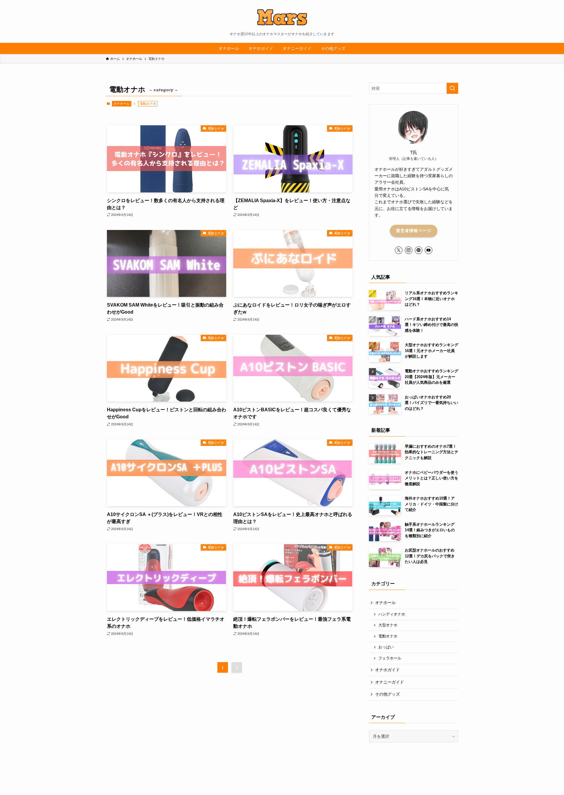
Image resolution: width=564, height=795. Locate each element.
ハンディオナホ (391, 614)
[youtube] (428, 250)
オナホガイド (387, 669)
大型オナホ (387, 625)
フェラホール (389, 658)
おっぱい (386, 647)
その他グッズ (387, 694)
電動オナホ (387, 636)
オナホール (121, 103)
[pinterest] (418, 250)
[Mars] (282, 17)
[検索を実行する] (452, 88)
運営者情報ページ (413, 230)
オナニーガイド (389, 682)
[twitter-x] (398, 250)
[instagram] (408, 250)
